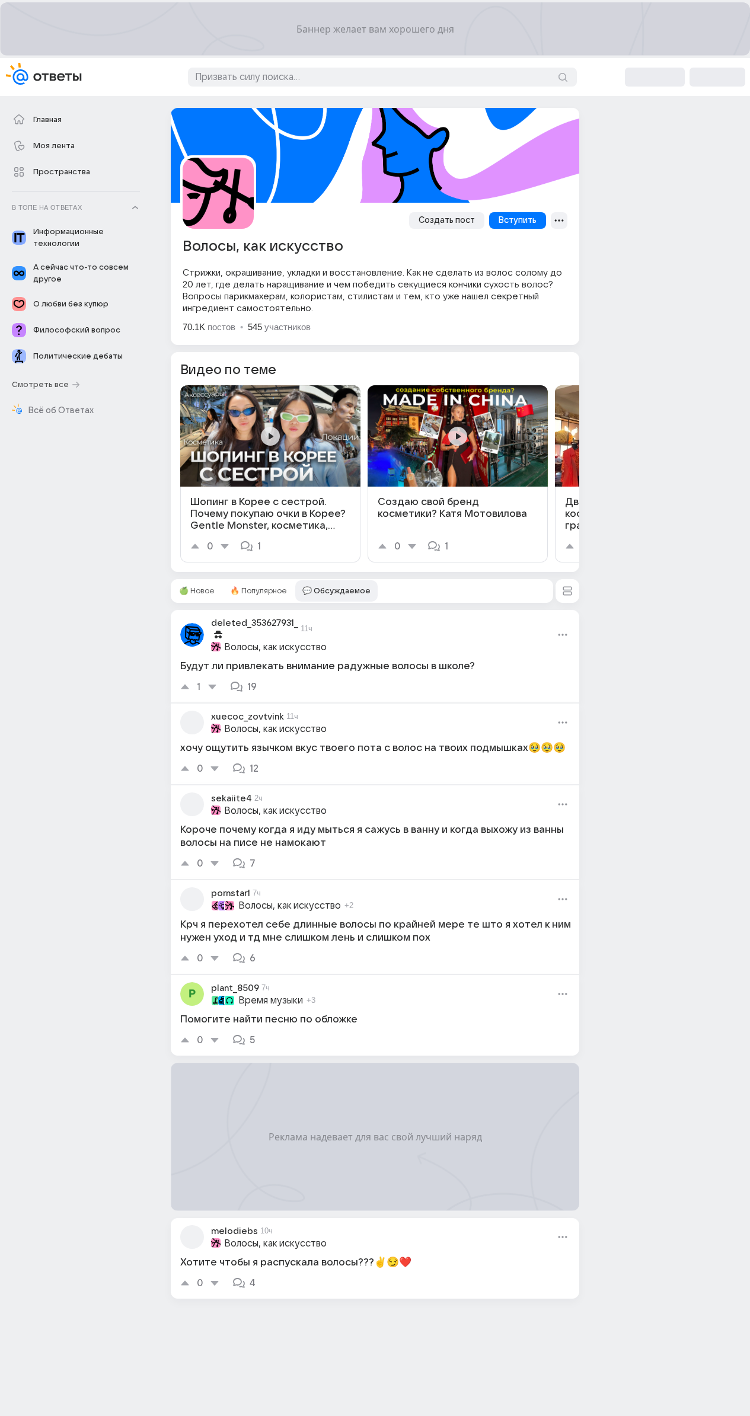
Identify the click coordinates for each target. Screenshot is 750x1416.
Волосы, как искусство (275, 647)
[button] (567, 591)
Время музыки (270, 1000)
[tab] (197, 591)
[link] (270, 473)
